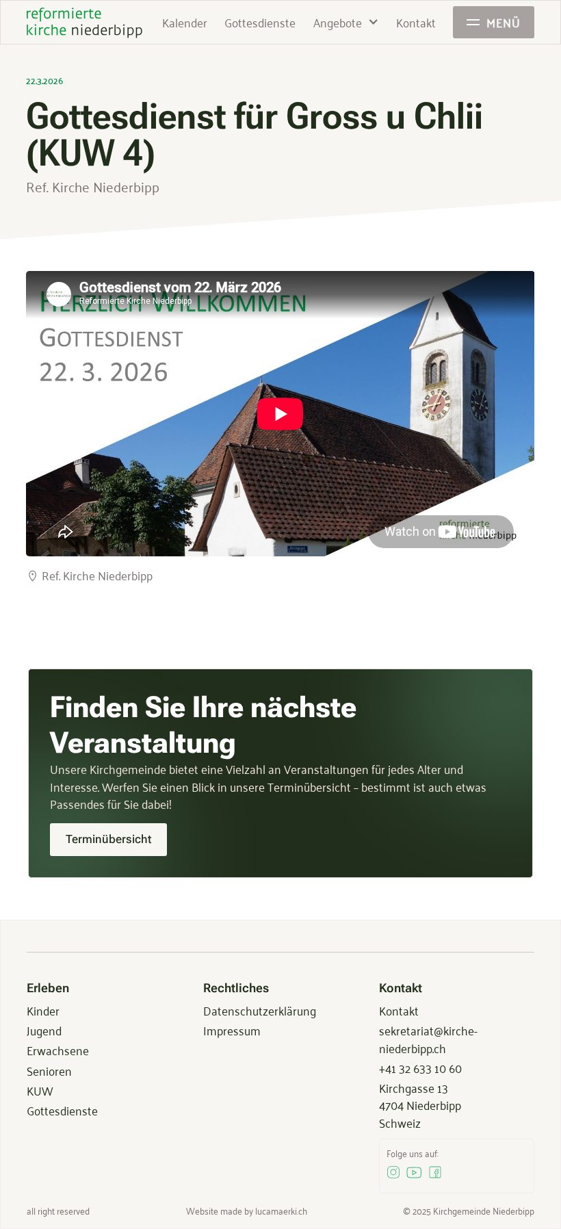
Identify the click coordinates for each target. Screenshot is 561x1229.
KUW (40, 1090)
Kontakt (399, 1010)
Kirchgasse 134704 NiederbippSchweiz (420, 1104)
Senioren (49, 1070)
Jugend (44, 1030)
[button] (346, 22)
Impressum (232, 1030)
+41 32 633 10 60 (420, 1067)
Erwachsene (58, 1050)
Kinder (43, 1010)
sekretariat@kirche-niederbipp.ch (428, 1038)
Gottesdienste (62, 1110)
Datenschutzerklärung (259, 1010)
